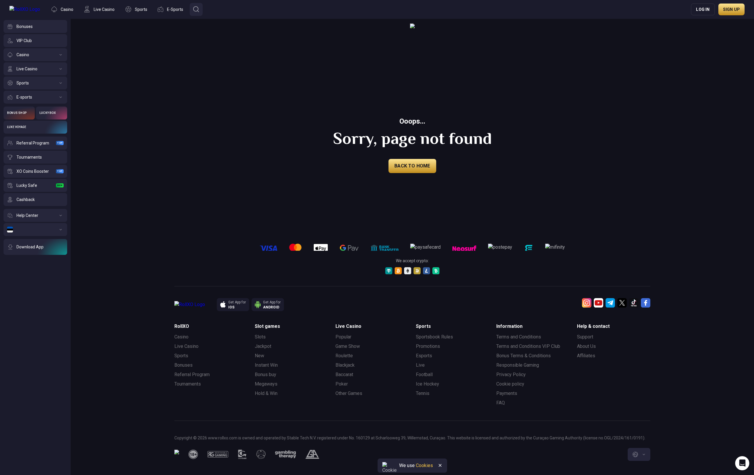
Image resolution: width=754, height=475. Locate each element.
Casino (181, 337)
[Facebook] (645, 303)
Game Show (347, 346)
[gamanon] (261, 454)
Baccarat (344, 374)
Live (420, 365)
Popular (343, 337)
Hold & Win (266, 393)
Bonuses (183, 365)
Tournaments (187, 384)
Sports (181, 355)
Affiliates (586, 355)
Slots (260, 337)
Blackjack (345, 365)
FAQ (500, 403)
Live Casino (186, 346)
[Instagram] (586, 303)
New (259, 355)
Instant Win (266, 365)
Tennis (422, 393)
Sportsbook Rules (434, 337)
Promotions (428, 346)
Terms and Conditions (518, 337)
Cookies (424, 465)
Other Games (348, 393)
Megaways (266, 384)
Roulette (344, 355)
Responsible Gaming (517, 365)
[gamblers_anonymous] (312, 454)
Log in (703, 9)
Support (585, 337)
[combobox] (639, 454)
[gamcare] (242, 454)
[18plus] (193, 454)
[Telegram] (610, 303)
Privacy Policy (511, 374)
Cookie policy (510, 384)
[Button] (196, 9)
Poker (341, 384)
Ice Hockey (427, 384)
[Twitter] (622, 303)
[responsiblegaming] (217, 454)
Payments (506, 393)
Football (424, 374)
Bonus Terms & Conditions (523, 355)
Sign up (731, 9)
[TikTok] (634, 303)
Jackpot (263, 346)
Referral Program (192, 374)
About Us (586, 346)
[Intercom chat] (742, 463)
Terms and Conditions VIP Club (528, 346)
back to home (412, 166)
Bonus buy (265, 374)
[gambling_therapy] (285, 454)
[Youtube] (598, 303)
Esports (424, 355)
